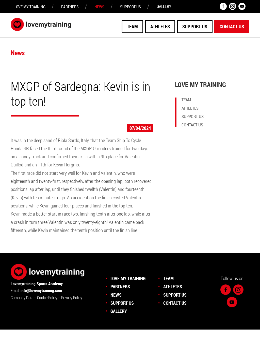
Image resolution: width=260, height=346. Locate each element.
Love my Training (29, 7)
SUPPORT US (130, 7)
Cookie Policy (47, 297)
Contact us (232, 26)
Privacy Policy (71, 297)
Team (132, 26)
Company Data (22, 297)
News (99, 7)
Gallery (164, 6)
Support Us (194, 26)
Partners (70, 7)
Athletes (160, 26)
